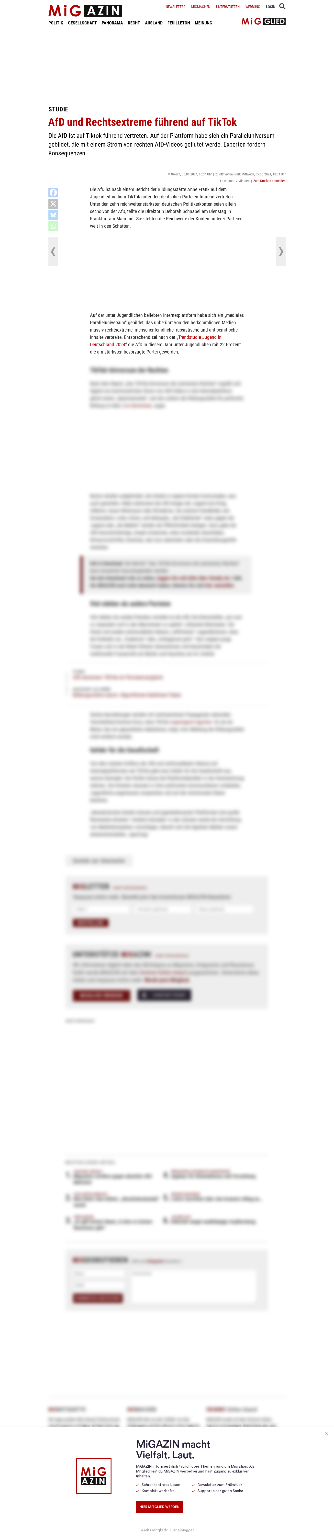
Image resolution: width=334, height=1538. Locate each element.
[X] (53, 204)
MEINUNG (203, 22)
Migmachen (200, 7)
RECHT (134, 22)
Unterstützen (228, 7)
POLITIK (55, 22)
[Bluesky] (53, 215)
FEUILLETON (178, 22)
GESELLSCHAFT (82, 22)
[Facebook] (53, 192)
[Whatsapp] (53, 226)
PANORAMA (112, 22)
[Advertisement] (167, 65)
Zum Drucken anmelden (269, 181)
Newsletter (175, 7)
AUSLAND (154, 22)
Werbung (252, 7)
